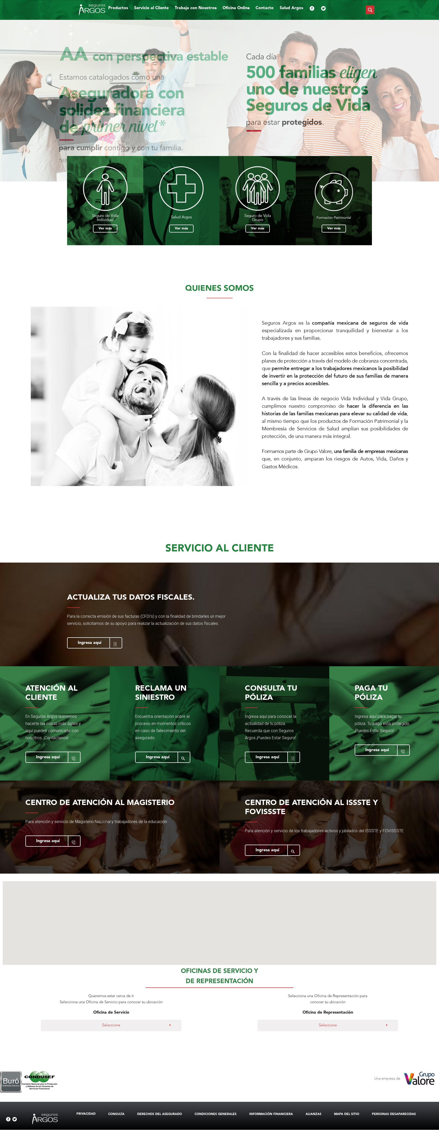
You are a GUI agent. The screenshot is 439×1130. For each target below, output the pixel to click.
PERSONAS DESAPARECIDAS (394, 1114)
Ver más (105, 228)
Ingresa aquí (89, 643)
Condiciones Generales (216, 1114)
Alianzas (313, 1114)
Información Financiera (271, 1114)
